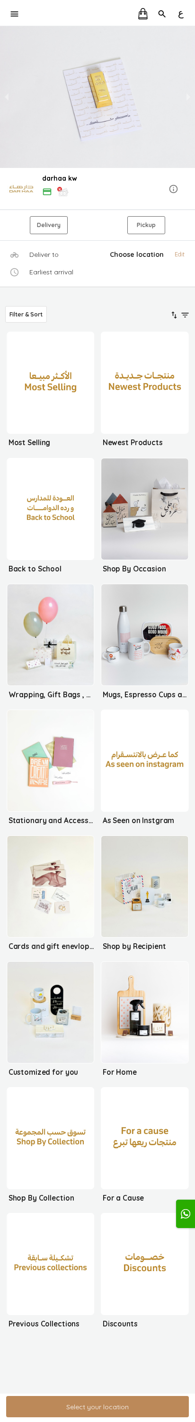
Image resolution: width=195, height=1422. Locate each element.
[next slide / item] (188, 97)
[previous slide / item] (6, 97)
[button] (97, 189)
